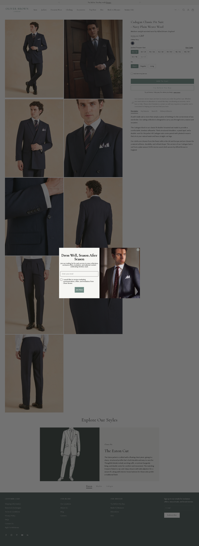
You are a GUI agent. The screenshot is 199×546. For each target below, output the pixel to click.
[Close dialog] (138, 250)
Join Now (79, 290)
